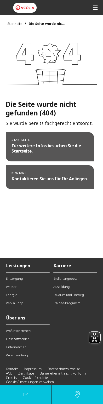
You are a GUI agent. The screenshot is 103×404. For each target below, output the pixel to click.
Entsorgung (14, 278)
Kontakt (12, 369)
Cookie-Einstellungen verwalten (30, 382)
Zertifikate (26, 373)
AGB (9, 373)
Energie (11, 295)
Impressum (33, 369)
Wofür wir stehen (18, 331)
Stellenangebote (65, 278)
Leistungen (18, 265)
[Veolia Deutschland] (25, 7)
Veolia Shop (14, 303)
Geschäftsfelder (17, 339)
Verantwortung (17, 355)
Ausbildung (61, 287)
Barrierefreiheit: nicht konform (63, 373)
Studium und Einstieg (68, 295)
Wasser (11, 287)
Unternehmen (16, 347)
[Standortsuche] (77, 394)
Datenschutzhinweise (63, 369)
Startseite (14, 23)
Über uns (15, 318)
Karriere (62, 265)
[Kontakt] (25, 394)
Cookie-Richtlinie (35, 377)
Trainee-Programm (66, 303)
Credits (11, 377)
